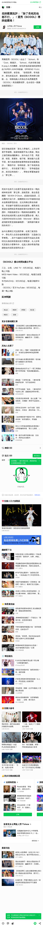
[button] (3, 923)
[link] (8, 923)
